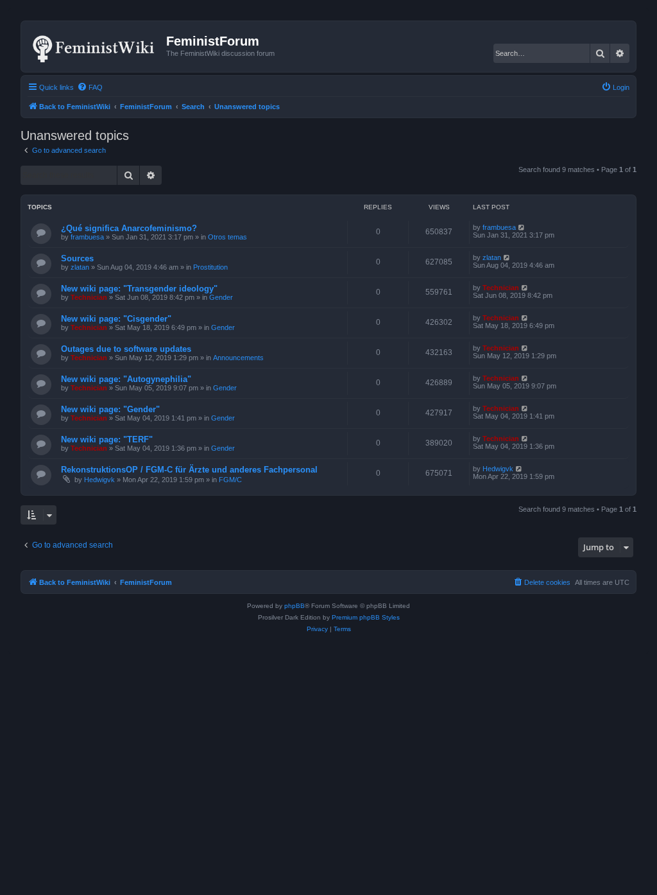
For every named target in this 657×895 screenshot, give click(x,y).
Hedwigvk (99, 479)
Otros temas (227, 237)
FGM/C (230, 479)
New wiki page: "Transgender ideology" (139, 288)
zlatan (80, 267)
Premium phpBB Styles (366, 617)
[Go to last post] (522, 227)
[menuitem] (90, 87)
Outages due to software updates (126, 349)
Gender (221, 297)
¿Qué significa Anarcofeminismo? (129, 228)
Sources (77, 258)
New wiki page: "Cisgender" (116, 319)
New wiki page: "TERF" (107, 439)
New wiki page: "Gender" (110, 409)
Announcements (238, 357)
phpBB (294, 605)
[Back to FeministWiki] (95, 46)
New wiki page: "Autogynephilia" (126, 379)
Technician (89, 297)
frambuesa (87, 237)
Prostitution (210, 267)
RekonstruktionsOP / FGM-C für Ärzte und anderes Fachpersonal (189, 469)
